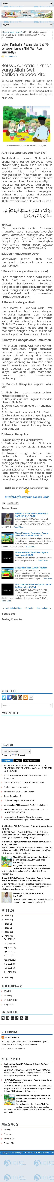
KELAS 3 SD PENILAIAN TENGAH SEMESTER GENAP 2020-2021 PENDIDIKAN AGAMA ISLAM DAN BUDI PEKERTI (28, 768)
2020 (7, 978)
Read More (18, 527)
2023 (7, 928)
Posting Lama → (44, 608)
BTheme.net (29, 1159)
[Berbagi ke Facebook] (17, 503)
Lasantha (43, 1156)
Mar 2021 (8, 964)
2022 (7, 932)
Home (5, 32)
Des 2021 (8, 939)
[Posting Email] (4, 503)
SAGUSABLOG (10, 1000)
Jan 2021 (8, 972)
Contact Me (9, 1143)
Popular (7, 761)
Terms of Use (9, 1139)
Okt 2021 (8, 943)
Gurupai (19, 1152)
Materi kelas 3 (16, 32)
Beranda (29, 608)
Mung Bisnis (48, 1159)
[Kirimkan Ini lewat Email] (8, 503)
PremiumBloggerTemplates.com (12, 1159)
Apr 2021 (8, 960)
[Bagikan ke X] (14, 503)
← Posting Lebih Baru (11, 608)
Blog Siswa (9, 1004)
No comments (10, 57)
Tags (18, 761)
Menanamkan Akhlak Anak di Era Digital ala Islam (25, 805)
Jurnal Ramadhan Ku (13, 796)
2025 (7, 920)
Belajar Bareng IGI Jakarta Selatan (19, 792)
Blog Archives (31, 761)
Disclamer (8, 1134)
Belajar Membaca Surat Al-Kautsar (31, 568)
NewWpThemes (19, 1156)
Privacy (7, 1130)
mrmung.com (22, 1161)
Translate (22, 755)
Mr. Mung (8, 995)
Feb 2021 (8, 968)
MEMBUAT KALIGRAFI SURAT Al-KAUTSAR (24, 783)
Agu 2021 (8, 952)
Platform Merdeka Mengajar (16, 787)
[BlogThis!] (11, 503)
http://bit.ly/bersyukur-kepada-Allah (27, 497)
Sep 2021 (8, 947)
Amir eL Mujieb (11, 1037)
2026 (7, 916)
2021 (7, 936)
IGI (52, 1152)
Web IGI (7, 991)
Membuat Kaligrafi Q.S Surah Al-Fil (19, 801)
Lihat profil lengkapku (13, 1049)
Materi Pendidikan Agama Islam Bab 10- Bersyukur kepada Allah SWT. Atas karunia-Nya (25, 48)
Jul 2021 (8, 956)
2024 (7, 924)
